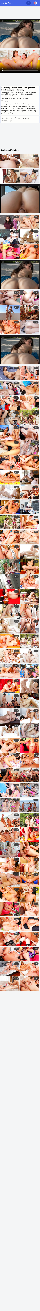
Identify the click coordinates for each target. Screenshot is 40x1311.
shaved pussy (5, 104)
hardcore (4, 106)
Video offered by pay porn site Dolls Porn (14, 98)
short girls (4, 110)
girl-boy (10, 113)
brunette (12, 110)
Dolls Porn (26, 118)
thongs (15, 106)
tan (10, 106)
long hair (28, 104)
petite (24, 110)
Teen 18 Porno (6, 3)
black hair (21, 104)
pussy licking (32, 110)
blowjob (31, 106)
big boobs (21, 108)
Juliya (10, 121)
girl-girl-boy (23, 106)
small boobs (12, 108)
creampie (4, 108)
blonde (14, 104)
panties (3, 113)
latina (18, 110)
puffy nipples (31, 108)
